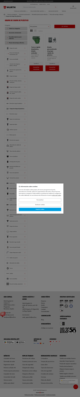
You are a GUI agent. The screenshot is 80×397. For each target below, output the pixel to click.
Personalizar (40, 200)
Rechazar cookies (40, 204)
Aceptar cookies (40, 209)
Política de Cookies (56, 195)
